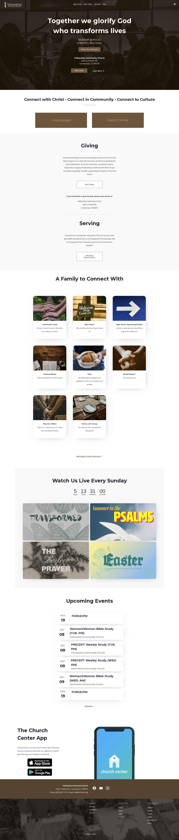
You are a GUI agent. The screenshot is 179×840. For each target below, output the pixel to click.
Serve (150, 823)
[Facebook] (94, 788)
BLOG (92, 813)
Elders (121, 811)
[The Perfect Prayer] (56, 560)
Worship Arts (152, 820)
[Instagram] (107, 788)
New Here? (77, 4)
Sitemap (88, 834)
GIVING (92, 806)
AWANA (150, 811)
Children (150, 808)
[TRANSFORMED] (56, 521)
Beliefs (121, 808)
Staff (120, 814)
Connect (97, 4)
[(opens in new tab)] (39, 766)
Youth (150, 814)
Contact (121, 817)
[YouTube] (101, 788)
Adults (150, 817)
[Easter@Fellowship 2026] (123, 560)
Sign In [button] (94, 834)
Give (104, 4)
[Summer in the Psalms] (123, 521)
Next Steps (88, 4)
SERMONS (93, 810)
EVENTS (92, 803)
